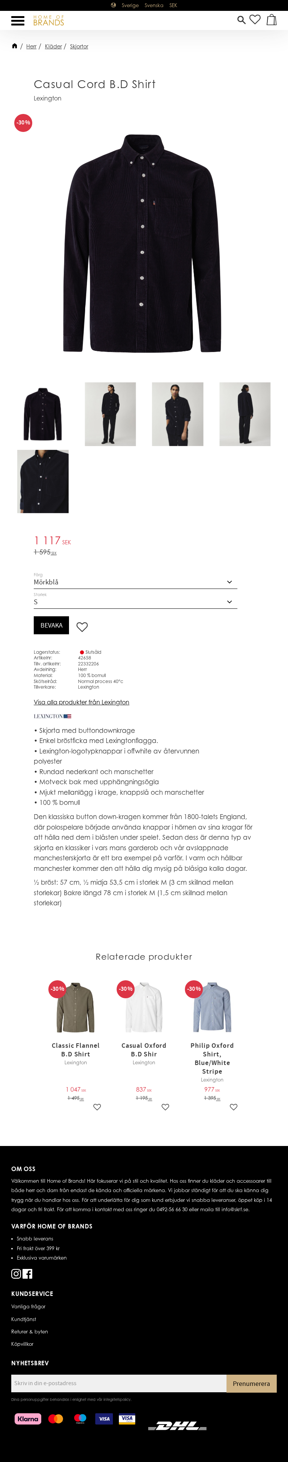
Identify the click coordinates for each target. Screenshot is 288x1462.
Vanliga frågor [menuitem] (28, 1306)
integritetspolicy (117, 1399)
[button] (17, 20)
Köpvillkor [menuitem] (22, 1344)
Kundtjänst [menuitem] (23, 1319)
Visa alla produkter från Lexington (81, 702)
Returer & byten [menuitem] (29, 1332)
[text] (144, 541)
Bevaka (51, 625)
